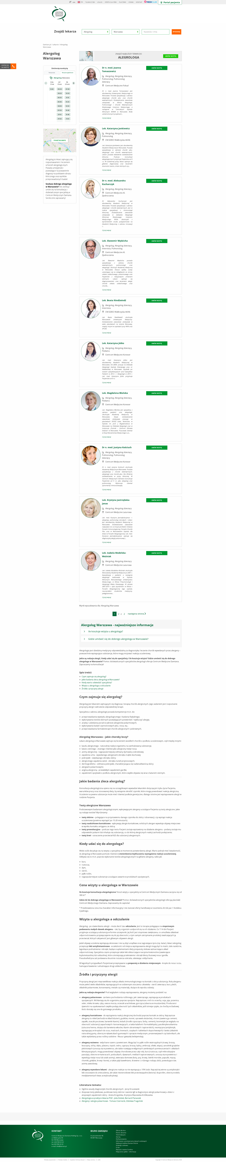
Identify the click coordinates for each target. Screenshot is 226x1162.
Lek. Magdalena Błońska (115, 393)
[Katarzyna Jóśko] (91, 363)
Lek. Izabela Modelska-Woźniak (114, 554)
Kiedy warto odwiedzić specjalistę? (97, 682)
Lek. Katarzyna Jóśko (113, 343)
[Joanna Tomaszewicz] (91, 93)
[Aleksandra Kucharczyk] (91, 205)
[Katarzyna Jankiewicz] (91, 149)
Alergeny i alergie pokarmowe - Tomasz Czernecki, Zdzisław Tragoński (112, 1101)
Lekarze (56, 44)
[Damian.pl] (59, 13)
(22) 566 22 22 (59, 1142)
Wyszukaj (176, 32)
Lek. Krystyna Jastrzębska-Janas (116, 502)
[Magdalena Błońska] (91, 415)
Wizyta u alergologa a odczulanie (96, 685)
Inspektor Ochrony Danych (77, 1160)
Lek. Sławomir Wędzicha (115, 240)
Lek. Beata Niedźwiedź (114, 300)
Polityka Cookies (62, 1160)
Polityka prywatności (50, 1160)
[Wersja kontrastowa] (71, 2)
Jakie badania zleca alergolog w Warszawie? (101, 679)
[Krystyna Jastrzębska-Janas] (91, 521)
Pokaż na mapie (60, 140)
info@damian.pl (61, 1146)
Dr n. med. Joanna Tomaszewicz (111, 69)
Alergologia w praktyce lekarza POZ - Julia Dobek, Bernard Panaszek (111, 1098)
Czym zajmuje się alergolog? (94, 676)
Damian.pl (47, 44)
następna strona (136, 613)
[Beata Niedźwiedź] (91, 317)
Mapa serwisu (91, 1160)
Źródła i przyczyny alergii (92, 688)
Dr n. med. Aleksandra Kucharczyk (114, 182)
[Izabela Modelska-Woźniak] (91, 575)
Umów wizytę (170, 56)
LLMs (99, 1160)
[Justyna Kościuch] (91, 469)
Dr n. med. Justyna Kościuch (117, 447)
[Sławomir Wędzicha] (91, 265)
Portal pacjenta (171, 2)
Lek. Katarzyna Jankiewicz (116, 128)
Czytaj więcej (106, 118)
